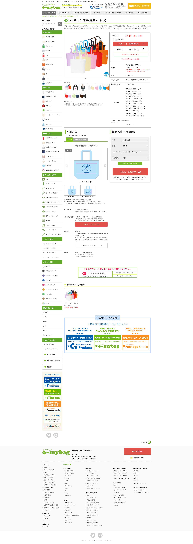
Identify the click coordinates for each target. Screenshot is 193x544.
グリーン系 (49, 294)
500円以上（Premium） (49, 335)
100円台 (45, 317)
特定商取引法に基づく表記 (51, 505)
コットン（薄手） (50, 36)
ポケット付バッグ (50, 142)
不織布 (47, 55)
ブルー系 (48, 280)
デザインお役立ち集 (49, 492)
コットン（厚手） (50, 41)
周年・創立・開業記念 (52, 193)
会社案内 (49, 367)
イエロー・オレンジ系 (52, 289)
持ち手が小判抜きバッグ (52, 151)
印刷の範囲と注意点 (49, 487)
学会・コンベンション (52, 207)
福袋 (47, 179)
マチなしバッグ (50, 92)
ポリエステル (49, 46)
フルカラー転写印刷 (80, 139)
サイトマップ (47, 510)
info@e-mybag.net (139, 457)
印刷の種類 (47, 490)
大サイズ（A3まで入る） (50, 252)
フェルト (48, 69)
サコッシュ (49, 119)
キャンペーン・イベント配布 (53, 202)
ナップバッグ (49, 110)
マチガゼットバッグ (51, 96)
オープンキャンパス (51, 211)
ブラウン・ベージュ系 (52, 298)
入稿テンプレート (90, 224)
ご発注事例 (96, 12)
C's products (47, 516)
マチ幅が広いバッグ (51, 156)
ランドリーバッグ (50, 225)
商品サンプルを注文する (130, 54)
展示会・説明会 (50, 188)
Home (46, 16)
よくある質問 (51, 354)
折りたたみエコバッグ (52, 138)
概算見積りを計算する (130, 163)
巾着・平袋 (49, 124)
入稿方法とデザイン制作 (112, 12)
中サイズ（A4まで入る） (50, 248)
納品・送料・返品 (48, 480)
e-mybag (46, 518)
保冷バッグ (49, 165)
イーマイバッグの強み (80, 12)
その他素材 (49, 83)
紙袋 (47, 60)
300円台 (45, 326)
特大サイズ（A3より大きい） (51, 257)
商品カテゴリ (47, 467)
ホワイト (48, 266)
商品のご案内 (53, 16)
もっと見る (130, 124)
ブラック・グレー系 (51, 271)
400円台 (45, 330)
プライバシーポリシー (50, 502)
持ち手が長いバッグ (51, 147)
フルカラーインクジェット (50, 349)
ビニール (48, 50)
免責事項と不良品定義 (53, 360)
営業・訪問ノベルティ (52, 197)
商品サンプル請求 (48, 477)
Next (107, 55)
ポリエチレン (49, 64)
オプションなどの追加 (50, 482)
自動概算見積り (129, 44)
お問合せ (139, 451)
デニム (47, 78)
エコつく (46, 526)
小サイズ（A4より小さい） (50, 243)
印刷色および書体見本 (89, 245)
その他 (47, 303)
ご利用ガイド (144, 12)
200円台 (45, 321)
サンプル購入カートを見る (130, 59)
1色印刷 (69, 139)
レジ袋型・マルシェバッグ (53, 115)
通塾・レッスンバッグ (52, 216)
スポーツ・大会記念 (51, 230)
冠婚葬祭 (48, 220)
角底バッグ (49, 105)
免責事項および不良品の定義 (51, 507)
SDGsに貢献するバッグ (52, 170)
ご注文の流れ (129, 12)
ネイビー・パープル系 (52, 275)
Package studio (48, 521)
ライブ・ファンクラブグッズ (53, 234)
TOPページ (47, 465)
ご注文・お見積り (128, 172)
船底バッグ (49, 101)
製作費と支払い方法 (49, 475)
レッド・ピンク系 (50, 285)
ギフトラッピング (50, 183)
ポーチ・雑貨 (49, 129)
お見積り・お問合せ (141, 6)
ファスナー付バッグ (51, 161)
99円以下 (45, 312)
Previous (66, 55)
